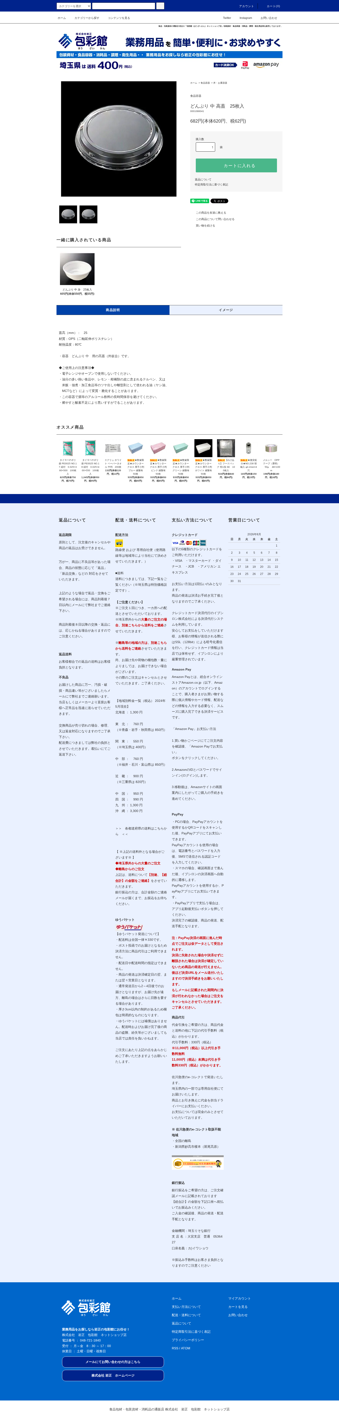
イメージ (226, 310)
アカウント (246, 6)
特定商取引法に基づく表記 (211, 184)
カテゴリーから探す (86, 18)
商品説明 (113, 310)
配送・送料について (186, 1315)
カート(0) (273, 6)
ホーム (62, 18)
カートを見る (238, 1307)
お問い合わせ (269, 18)
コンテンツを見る (119, 18)
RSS (175, 1348)
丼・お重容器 (220, 83)
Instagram (246, 18)
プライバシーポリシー (188, 1340)
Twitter (227, 18)
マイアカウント (239, 1298)
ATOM (185, 1348)
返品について (203, 179)
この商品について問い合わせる (215, 219)
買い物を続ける (205, 225)
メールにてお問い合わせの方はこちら (113, 1362)
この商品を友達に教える (211, 212)
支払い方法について (186, 1307)
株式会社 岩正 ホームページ (113, 1375)
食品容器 (205, 83)
